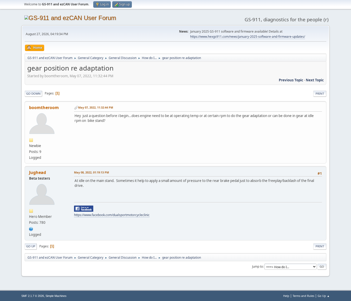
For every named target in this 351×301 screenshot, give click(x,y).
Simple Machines (56, 295)
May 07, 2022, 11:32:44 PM (95, 107)
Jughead (37, 172)
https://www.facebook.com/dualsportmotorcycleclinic (112, 215)
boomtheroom (44, 107)
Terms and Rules (303, 296)
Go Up (30, 246)
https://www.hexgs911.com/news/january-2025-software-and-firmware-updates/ (247, 36)
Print (320, 93)
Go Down (33, 93)
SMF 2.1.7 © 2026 (32, 295)
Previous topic (291, 80)
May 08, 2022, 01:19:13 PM (91, 172)
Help (286, 296)
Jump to (257, 266)
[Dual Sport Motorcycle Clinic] (31, 228)
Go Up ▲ (324, 296)
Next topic (315, 80)
